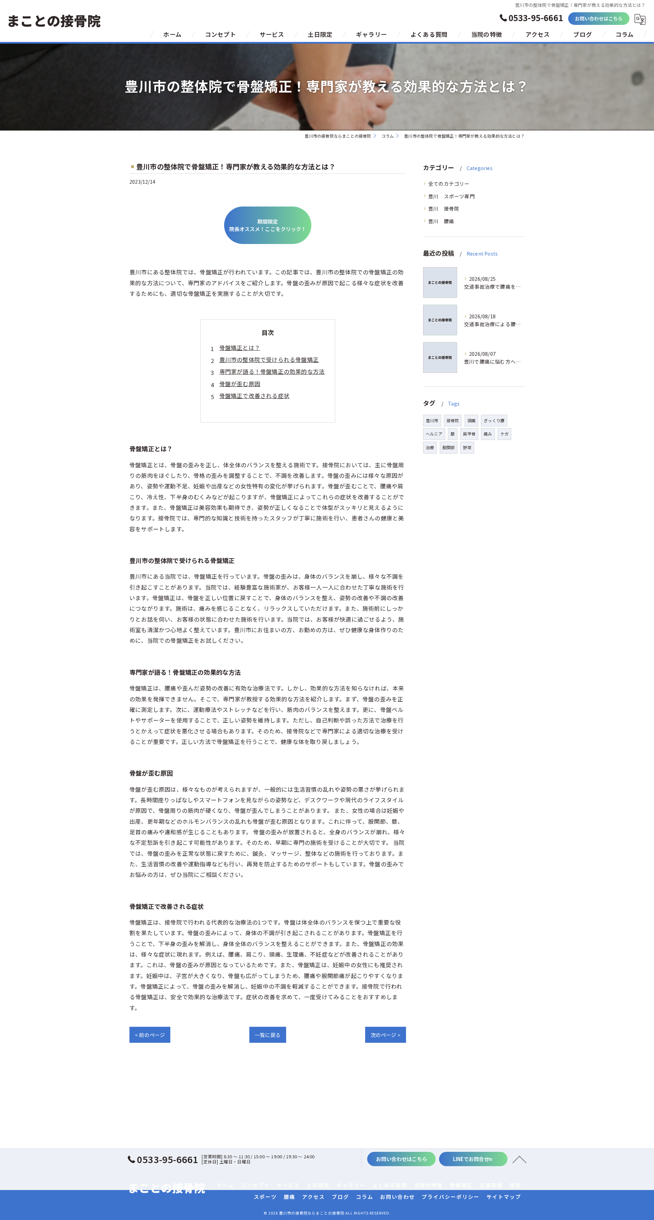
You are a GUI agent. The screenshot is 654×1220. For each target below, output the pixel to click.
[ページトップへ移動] (519, 1159)
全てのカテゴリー (449, 183)
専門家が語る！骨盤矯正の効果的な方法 (272, 371)
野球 (467, 447)
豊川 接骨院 (443, 208)
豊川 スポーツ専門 (451, 196)
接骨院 (453, 420)
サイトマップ (503, 1196)
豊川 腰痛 (441, 221)
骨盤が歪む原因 (239, 384)
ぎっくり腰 (494, 420)
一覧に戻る (268, 1034)
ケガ (504, 434)
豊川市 (432, 420)
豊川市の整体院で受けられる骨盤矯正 (269, 359)
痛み (488, 434)
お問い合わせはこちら (599, 18)
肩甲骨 (469, 434)
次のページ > (386, 1034)
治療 (430, 447)
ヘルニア (434, 434)
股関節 (448, 447)
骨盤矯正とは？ (239, 348)
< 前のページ (150, 1034)
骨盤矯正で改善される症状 (254, 396)
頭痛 (471, 420)
